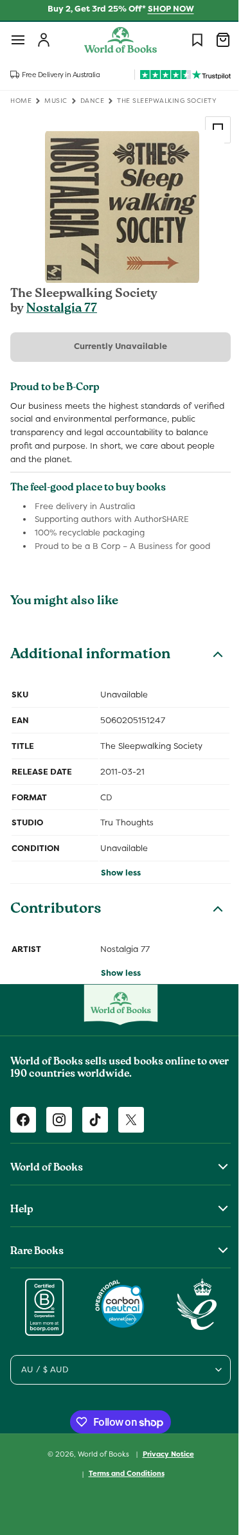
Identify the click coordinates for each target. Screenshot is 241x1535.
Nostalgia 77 (61, 309)
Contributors (56, 910)
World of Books (99, 1453)
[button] (18, 40)
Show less (116, 872)
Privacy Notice (163, 1454)
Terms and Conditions (121, 1473)
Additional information (90, 656)
